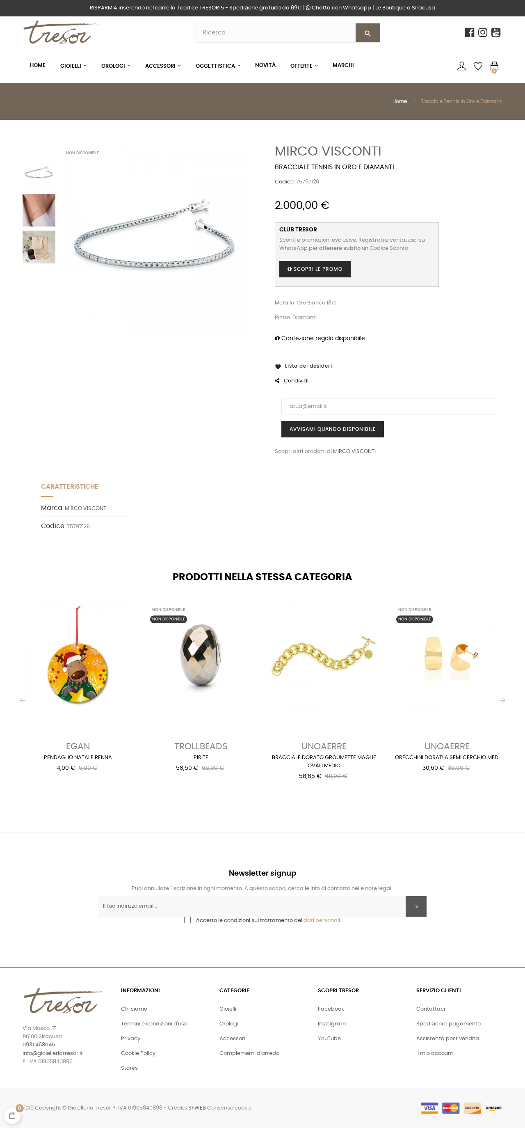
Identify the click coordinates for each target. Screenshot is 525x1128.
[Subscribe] (416, 906)
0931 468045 (39, 1045)
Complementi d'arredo (249, 1053)
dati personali (322, 920)
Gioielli (227, 1009)
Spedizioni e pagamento (448, 1024)
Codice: (285, 182)
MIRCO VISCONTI (328, 151)
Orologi (228, 1024)
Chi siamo (134, 1009)
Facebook (331, 1009)
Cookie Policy (138, 1053)
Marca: (52, 508)
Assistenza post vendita (447, 1038)
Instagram (332, 1024)
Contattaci (430, 1009)
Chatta (340, 8)
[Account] (461, 66)
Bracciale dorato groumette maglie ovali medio (324, 762)
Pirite (201, 757)
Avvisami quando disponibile (333, 429)
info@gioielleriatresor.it (53, 1053)
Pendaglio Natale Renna (78, 757)
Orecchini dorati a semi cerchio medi (447, 757)
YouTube (329, 1038)
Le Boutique (405, 8)
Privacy (130, 1038)
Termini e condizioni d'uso (154, 1024)
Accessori (232, 1038)
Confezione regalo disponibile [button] (322, 338)
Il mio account (434, 1053)
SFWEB (197, 1108)
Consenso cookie (229, 1108)
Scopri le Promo (317, 269)
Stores (129, 1068)
